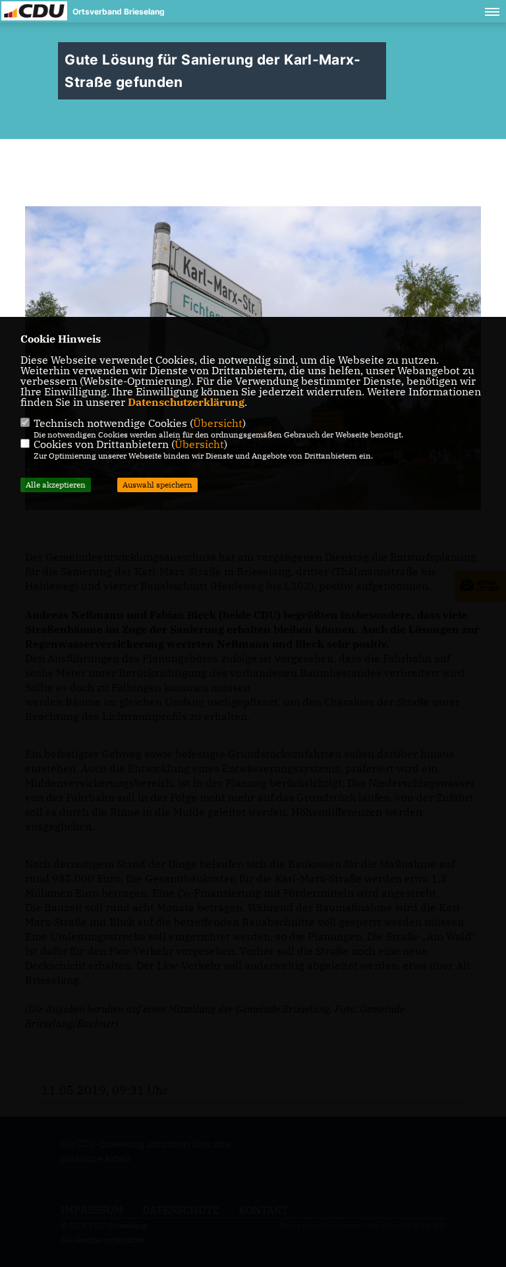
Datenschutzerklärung (186, 401)
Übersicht (217, 423)
